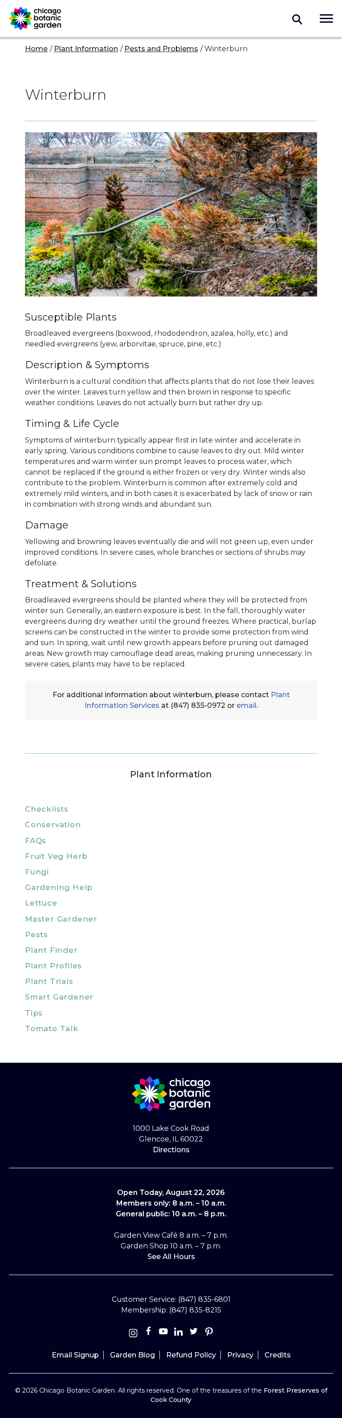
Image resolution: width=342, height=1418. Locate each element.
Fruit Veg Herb (56, 856)
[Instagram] (133, 1333)
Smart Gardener (59, 996)
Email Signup (75, 1355)
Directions (171, 1150)
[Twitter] (194, 1333)
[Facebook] (149, 1333)
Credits (278, 1355)
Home (36, 49)
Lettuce (41, 902)
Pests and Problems (161, 49)
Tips (34, 1012)
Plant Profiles (53, 965)
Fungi (37, 871)
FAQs (35, 840)
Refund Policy (191, 1355)
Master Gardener (61, 918)
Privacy (240, 1355)
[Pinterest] (208, 1333)
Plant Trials (49, 981)
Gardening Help (59, 887)
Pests (36, 934)
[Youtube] (163, 1333)
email (246, 705)
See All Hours (171, 1256)
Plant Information (86, 49)
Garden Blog (132, 1355)
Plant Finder (51, 950)
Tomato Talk (51, 1028)
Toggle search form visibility (297, 19)
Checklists (47, 808)
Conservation (53, 824)
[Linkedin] (178, 1333)
